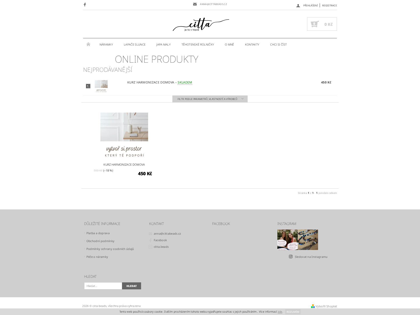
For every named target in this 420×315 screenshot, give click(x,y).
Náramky (106, 44)
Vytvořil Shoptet (326, 306)
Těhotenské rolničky (198, 44)
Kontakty (252, 44)
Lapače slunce (134, 44)
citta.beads (161, 247)
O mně (229, 44)
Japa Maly (163, 44)
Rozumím (293, 312)
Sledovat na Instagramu (311, 257)
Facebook (160, 240)
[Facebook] (85, 4)
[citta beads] (201, 24)
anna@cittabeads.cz (167, 233)
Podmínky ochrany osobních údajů (110, 249)
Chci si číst (278, 44)
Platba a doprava (98, 233)
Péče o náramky (97, 257)
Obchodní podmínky (100, 241)
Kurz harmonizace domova (159, 82)
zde (280, 312)
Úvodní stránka (88, 44)
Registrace (329, 5)
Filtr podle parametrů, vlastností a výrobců (208, 99)
